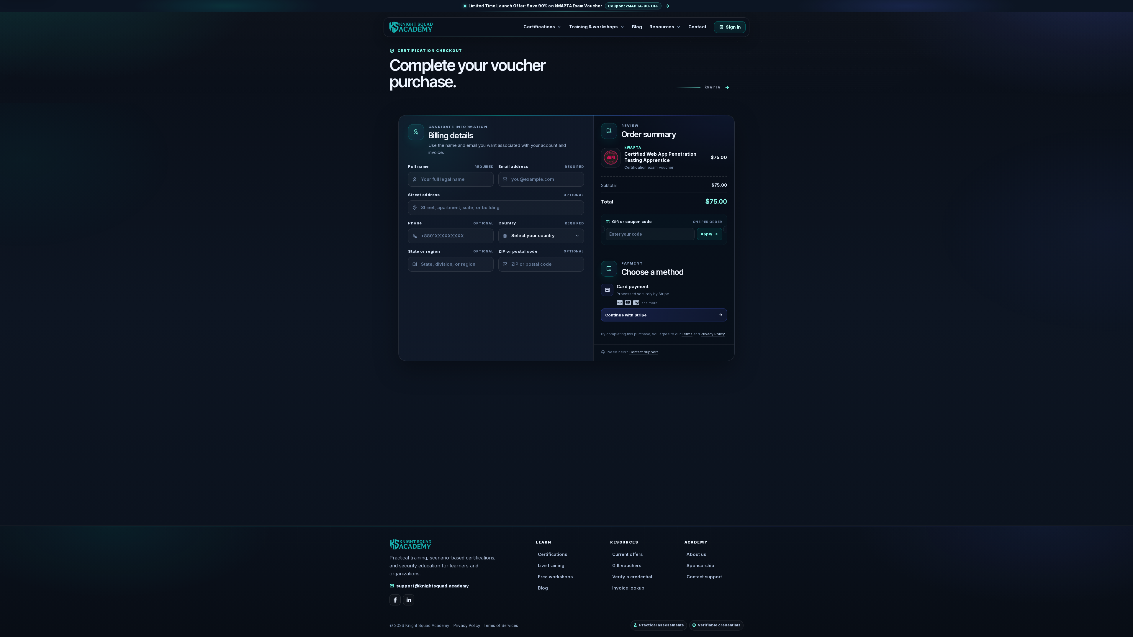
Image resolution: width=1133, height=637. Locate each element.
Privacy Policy (713, 334)
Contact (697, 26)
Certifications (552, 554)
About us (696, 554)
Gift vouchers (626, 565)
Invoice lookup (628, 588)
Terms (687, 334)
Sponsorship (700, 565)
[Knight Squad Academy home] (411, 27)
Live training (551, 565)
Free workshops (555, 576)
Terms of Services (501, 625)
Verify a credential (632, 576)
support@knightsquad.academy (432, 585)
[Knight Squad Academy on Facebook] (395, 599)
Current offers (627, 554)
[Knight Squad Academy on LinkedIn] (408, 599)
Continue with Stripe (626, 315)
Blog (637, 26)
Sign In (733, 27)
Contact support (643, 352)
